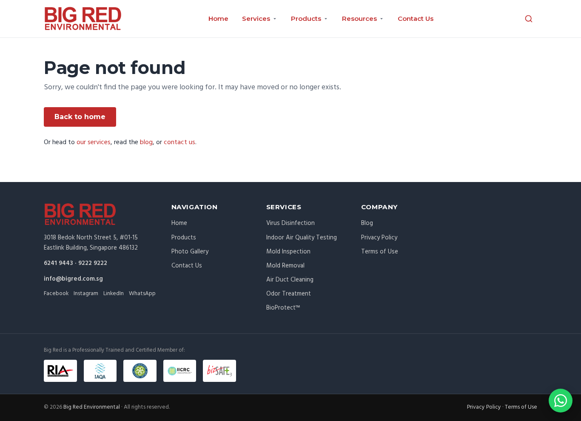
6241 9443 (58, 263)
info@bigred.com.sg (73, 279)
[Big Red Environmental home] (83, 18)
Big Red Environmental (91, 407)
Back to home (79, 117)
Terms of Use (379, 252)
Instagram (86, 293)
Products (183, 238)
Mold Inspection (288, 252)
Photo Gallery (189, 252)
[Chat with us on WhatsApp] (560, 400)
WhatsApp (142, 293)
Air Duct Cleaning (289, 280)
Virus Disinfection (290, 223)
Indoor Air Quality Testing (301, 238)
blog (146, 142)
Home (218, 18)
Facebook (56, 293)
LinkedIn (113, 293)
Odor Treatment (288, 294)
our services (94, 142)
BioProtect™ (283, 308)
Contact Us (415, 18)
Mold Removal (285, 266)
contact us (179, 142)
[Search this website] (528, 18)
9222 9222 (92, 263)
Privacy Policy (379, 238)
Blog (367, 223)
